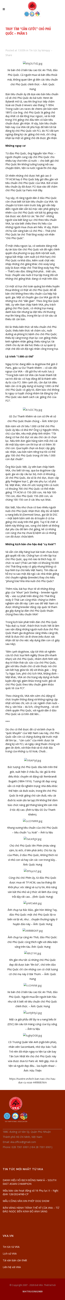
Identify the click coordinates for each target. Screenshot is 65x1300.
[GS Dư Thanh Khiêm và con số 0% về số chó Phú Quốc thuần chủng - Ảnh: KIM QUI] (32, 409)
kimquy (46, 50)
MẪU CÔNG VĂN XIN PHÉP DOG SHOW (26, 1201)
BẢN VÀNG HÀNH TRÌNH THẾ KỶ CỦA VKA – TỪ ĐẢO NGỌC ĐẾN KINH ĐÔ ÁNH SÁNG (31, 1209)
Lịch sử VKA (10, 1253)
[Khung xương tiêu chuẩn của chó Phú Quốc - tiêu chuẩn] (32, 821)
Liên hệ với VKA (12, 1267)
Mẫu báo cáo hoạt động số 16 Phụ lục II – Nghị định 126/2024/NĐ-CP (30, 1192)
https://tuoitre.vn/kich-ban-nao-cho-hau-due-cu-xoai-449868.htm (32, 1080)
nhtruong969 (32, 1291)
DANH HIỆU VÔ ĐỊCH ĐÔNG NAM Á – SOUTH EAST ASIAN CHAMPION (29, 1181)
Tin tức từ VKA (11, 1246)
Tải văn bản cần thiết (15, 1260)
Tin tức (33, 50)
